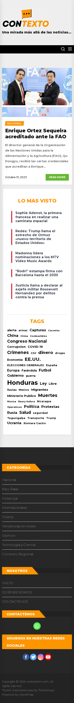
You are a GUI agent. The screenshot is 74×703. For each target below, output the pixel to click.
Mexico (24, 389)
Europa (13, 370)
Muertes (47, 395)
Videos (7, 517)
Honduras (22, 382)
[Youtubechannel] (48, 657)
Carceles (54, 330)
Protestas (50, 407)
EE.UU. (33, 359)
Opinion (8, 535)
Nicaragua (44, 401)
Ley (43, 383)
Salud (25, 412)
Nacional (9, 480)
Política (31, 406)
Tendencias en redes (18, 526)
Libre (53, 383)
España (51, 365)
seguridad (40, 412)
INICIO (7, 583)
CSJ (33, 353)
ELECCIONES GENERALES (25, 365)
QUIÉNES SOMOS (17, 592)
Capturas (38, 330)
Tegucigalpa (16, 418)
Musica (11, 401)
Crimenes (18, 352)
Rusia (12, 413)
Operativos (14, 407)
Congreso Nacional (27, 341)
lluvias (12, 389)
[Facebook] (26, 657)
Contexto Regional (17, 554)
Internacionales (14, 508)
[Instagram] (40, 657)
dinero (45, 352)
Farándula (29, 370)
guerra (31, 375)
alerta (11, 330)
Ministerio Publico (21, 396)
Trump (51, 418)
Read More (57, 177)
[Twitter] (33, 657)
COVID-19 (35, 347)
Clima (24, 336)
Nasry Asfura (26, 401)
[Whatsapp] (37, 626)
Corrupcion (16, 347)
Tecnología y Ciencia (18, 545)
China (12, 335)
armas (23, 330)
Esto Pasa (10, 489)
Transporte (35, 418)
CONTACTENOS (15, 602)
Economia (15, 360)
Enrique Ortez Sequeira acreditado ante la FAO (35, 134)
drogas (60, 353)
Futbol (45, 370)
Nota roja (9, 498)
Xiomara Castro (34, 423)
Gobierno (15, 375)
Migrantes (39, 390)
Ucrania (14, 423)
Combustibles (38, 336)
